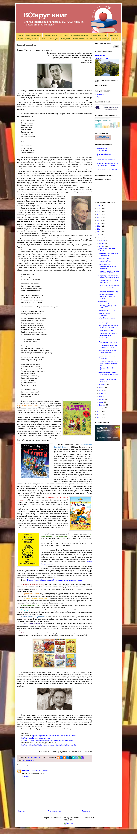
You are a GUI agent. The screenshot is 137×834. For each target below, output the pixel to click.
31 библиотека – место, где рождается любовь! (108, 346)
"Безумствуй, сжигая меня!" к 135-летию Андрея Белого (108, 276)
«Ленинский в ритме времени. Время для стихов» (106, 296)
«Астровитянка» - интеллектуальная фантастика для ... (105, 260)
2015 (99, 238)
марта (101, 402)
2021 (99, 220)
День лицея (102, 301)
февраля (102, 405)
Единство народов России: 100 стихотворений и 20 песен (107, 164)
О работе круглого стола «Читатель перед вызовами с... (108, 374)
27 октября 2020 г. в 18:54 (39, 770)
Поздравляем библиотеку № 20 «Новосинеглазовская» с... (108, 363)
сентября (102, 384)
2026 (99, 206)
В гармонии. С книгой (106, 330)
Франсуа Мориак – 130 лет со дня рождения (107, 334)
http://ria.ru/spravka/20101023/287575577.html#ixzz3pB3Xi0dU (54, 736)
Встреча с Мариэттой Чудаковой (105, 314)
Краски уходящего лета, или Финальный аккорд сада (108, 342)
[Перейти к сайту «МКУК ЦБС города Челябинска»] (107, 110)
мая (100, 396)
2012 (99, 417)
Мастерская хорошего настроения (85, 39)
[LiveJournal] (70, 757)
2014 (99, 411)
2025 (99, 208)
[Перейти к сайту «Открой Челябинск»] (107, 128)
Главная (20, 35)
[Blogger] (58, 757)
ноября (101, 243)
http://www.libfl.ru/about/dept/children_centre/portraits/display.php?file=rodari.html (49, 745)
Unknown (25, 770)
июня (101, 393)
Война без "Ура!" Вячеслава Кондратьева (108, 254)
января (101, 408)
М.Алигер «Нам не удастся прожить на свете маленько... (107, 352)
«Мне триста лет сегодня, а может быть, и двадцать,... (108, 326)
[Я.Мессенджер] (73, 757)
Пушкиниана (113, 35)
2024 (99, 211)
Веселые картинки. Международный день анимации (107, 266)
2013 (99, 414)
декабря (102, 240)
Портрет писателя (50, 35)
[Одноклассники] (64, 757)
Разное (114, 39)
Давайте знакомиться (33, 35)
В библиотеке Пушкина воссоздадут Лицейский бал (107, 305)
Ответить (25, 776)
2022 (99, 217)
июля (101, 390)
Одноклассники (102, 97)
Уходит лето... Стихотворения (107, 169)
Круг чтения (64, 35)
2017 (99, 232)
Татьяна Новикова (34, 757)
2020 (99, 223)
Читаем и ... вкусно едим (49, 39)
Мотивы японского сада (106, 310)
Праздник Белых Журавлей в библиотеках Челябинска (108, 272)
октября (102, 246)
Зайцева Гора (103, 323)
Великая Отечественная (79, 35)
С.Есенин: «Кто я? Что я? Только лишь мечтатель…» (108, 369)
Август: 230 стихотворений (106, 160)
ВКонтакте (100, 94)
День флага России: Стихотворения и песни (105, 155)
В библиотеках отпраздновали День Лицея (108, 290)
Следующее (22, 811)
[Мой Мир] (67, 757)
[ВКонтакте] (61, 757)
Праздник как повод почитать (28, 39)
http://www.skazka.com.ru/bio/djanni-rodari (36, 738)
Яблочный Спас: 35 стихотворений (103, 149)
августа (101, 387)
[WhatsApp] (79, 757)
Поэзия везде (104, 39)
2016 (99, 235)
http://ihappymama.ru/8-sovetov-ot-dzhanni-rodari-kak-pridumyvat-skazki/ (47, 740)
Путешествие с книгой (98, 35)
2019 (99, 226)
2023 (99, 214)
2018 (99, 229)
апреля (101, 399)
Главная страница (54, 811)
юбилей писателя (28, 760)
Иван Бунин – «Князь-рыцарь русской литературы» (108, 286)
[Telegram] (76, 757)
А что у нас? (65, 39)
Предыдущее (87, 811)
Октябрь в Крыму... (105, 338)
